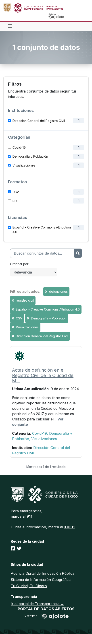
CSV (16, 192)
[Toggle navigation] (10, 26)
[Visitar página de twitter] (19, 548)
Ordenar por (19, 264)
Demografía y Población (30, 156)
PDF (16, 201)
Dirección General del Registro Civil (39, 121)
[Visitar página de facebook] (13, 548)
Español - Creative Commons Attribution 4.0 (42, 229)
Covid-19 (19, 147)
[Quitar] (46, 291)
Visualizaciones (24, 165)
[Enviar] (78, 253)
